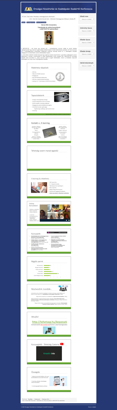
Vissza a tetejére (92, 407)
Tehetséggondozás (31, 22)
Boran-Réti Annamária (41, 22)
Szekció (23, 22)
